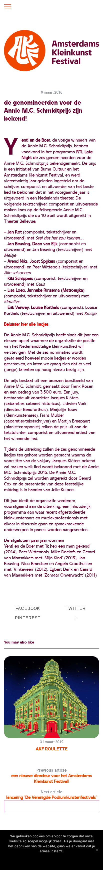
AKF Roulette (52, 748)
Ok (25, 860)
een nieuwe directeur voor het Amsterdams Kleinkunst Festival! (51, 776)
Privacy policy (63, 860)
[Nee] (96, 849)
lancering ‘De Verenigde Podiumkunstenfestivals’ (51, 795)
